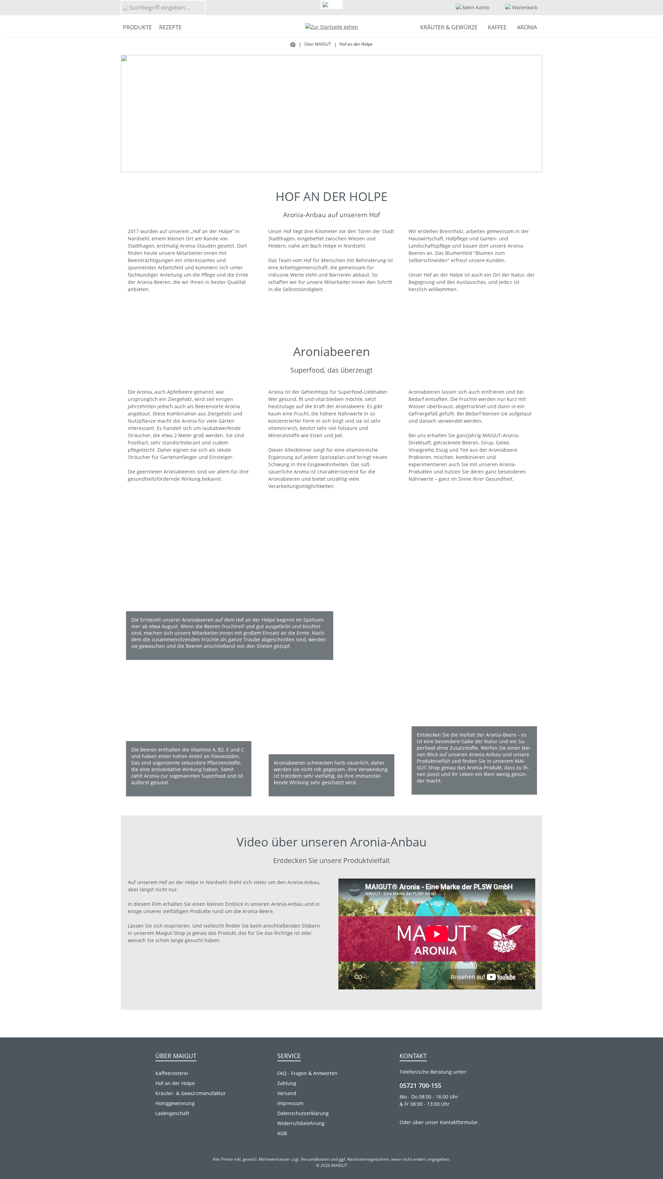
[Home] (293, 44)
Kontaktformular (459, 1122)
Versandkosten (315, 1159)
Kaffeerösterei (171, 1073)
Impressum (290, 1103)
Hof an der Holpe (175, 1083)
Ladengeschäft (172, 1113)
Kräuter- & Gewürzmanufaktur (190, 1093)
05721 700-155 (420, 1085)
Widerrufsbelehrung (301, 1123)
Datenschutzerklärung (303, 1113)
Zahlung (286, 1083)
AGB (282, 1133)
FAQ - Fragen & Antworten (307, 1073)
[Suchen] (125, 8)
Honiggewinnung (175, 1103)
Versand (286, 1093)
